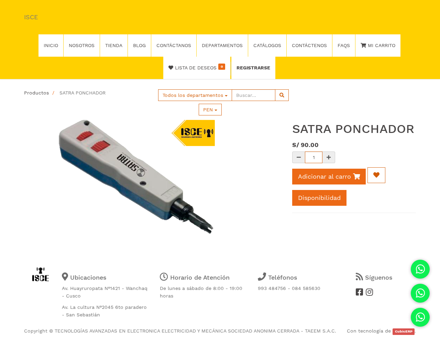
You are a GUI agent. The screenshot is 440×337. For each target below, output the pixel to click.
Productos (36, 93)
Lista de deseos (198, 67)
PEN (208, 109)
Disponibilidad (319, 197)
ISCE (31, 17)
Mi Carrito (380, 45)
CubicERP (403, 331)
